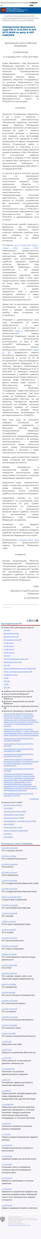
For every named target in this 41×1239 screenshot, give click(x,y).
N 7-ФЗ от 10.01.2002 (9, 921)
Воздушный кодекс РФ (13, 640)
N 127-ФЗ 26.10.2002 (8, 992)
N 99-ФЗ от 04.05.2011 (9, 954)
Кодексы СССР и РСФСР (13, 802)
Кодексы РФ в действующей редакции (19, 627)
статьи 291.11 (31, 248)
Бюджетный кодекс (11, 633)
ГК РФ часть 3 (9, 649)
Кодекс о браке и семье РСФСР (16, 830)
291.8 (36, 540)
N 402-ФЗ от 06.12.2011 (9, 938)
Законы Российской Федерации (16, 694)
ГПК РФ (7, 656)
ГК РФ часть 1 (9, 643)
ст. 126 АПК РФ (7, 1178)
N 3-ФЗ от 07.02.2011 (9, 930)
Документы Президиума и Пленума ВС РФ (20, 711)
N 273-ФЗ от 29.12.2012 (9, 872)
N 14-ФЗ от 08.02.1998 (9, 965)
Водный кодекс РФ (11, 637)
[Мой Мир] (37, 620)
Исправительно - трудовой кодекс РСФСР (20, 821)
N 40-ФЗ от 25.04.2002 (10, 864)
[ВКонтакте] (30, 620)
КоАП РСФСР (9, 824)
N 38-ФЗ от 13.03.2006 (9, 913)
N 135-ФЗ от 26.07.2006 (10, 946)
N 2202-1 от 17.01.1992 (9, 984)
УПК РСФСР (8, 837)
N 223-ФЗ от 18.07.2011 (9, 973)
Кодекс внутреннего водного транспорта (20, 668)
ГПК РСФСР (8, 808)
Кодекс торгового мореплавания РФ (18, 672)
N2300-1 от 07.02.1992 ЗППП (11, 897)
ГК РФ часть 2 (9, 646)
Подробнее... (34, 799)
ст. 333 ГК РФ (6, 1042)
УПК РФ (7, 687)
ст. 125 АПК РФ (7, 1205)
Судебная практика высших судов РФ (18, 691)
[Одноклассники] (35, 620)
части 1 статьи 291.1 (22, 245)
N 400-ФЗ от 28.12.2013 (10, 848)
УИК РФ (7, 681)
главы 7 (19, 331)
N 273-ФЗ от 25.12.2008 (10, 905)
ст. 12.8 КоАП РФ (7, 1104)
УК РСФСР (8, 834)
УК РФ (6, 684)
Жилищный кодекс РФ (12, 662)
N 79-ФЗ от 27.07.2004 (9, 881)
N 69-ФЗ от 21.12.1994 (9, 856)
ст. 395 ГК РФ (6, 1058)
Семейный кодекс (11, 675)
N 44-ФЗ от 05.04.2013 (9, 1009)
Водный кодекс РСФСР (13, 805)
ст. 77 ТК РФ (6, 1134)
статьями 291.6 (26, 540)
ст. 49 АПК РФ (7, 1189)
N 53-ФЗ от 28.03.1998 (9, 1025)
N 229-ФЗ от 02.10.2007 (10, 1017)
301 (9, 352)
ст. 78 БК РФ (6, 1091)
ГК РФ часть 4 (9, 652)
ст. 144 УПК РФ (7, 1145)
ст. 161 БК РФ (6, 1123)
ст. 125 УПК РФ (7, 1156)
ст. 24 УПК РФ (7, 1164)
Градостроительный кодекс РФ (16, 659)
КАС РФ (7, 665)
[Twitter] (32, 620)
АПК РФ (7, 630)
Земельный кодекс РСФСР (14, 818)
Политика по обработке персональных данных (19, 1225)
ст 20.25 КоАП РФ (8, 1069)
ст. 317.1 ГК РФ (6, 1050)
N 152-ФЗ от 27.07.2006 (10, 1001)
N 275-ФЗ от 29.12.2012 (9, 889)
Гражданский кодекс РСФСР (15, 811)
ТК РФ (6, 678)
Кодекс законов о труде (13, 827)
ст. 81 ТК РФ (6, 1080)
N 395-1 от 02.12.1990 (9, 1033)
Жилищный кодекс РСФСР (14, 815)
